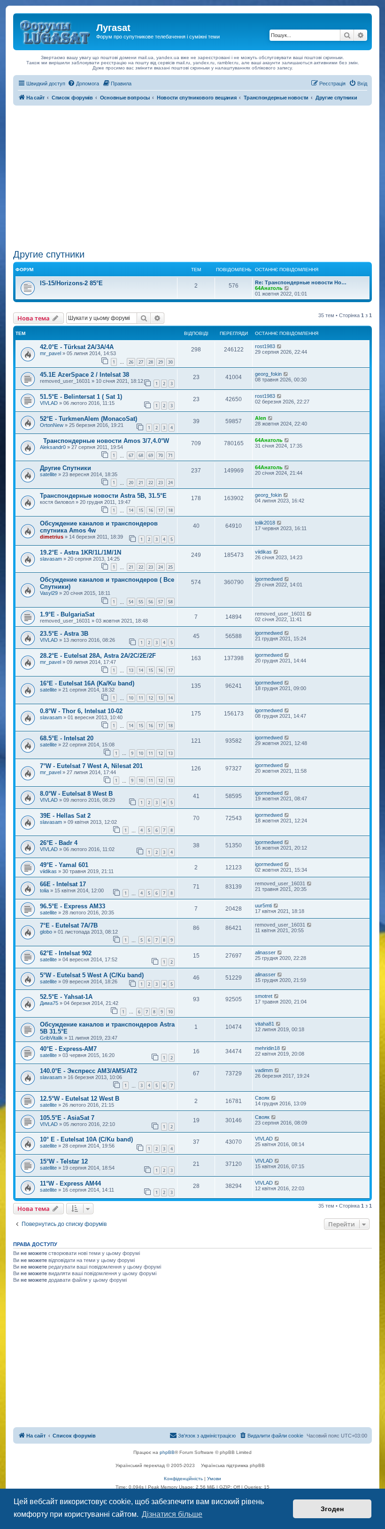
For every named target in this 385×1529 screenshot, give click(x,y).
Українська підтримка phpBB (233, 1465)
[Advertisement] (192, 176)
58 (170, 602)
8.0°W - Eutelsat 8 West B (76, 793)
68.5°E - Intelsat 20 (66, 738)
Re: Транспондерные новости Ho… (300, 282)
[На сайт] (55, 30)
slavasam (51, 559)
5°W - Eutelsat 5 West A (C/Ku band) (92, 975)
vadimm (264, 1070)
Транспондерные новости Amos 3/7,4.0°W (104, 440)
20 (131, 482)
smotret (263, 996)
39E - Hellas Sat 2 (65, 815)
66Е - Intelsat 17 (63, 884)
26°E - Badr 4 (58, 842)
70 (160, 455)
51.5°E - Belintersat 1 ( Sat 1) (81, 396)
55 (141, 602)
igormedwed (269, 579)
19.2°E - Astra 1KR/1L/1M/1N (80, 552)
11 (141, 698)
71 (170, 455)
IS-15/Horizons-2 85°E (71, 283)
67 (131, 455)
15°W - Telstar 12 (64, 1161)
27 (141, 362)
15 (141, 510)
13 (131, 670)
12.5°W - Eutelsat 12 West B (79, 1098)
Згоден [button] (332, 1509)
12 (150, 698)
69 (150, 455)
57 (160, 602)
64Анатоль (269, 288)
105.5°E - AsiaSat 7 (67, 1117)
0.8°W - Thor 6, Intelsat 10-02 (81, 711)
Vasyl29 (49, 593)
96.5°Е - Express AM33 (72, 906)
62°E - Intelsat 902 (66, 953)
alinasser (265, 952)
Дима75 (49, 1003)
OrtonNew (51, 425)
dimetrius (51, 537)
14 (131, 510)
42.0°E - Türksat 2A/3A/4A (77, 346)
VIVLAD (49, 403)
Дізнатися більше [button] (172, 1514)
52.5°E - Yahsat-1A (66, 996)
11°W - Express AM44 (70, 1183)
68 (141, 455)
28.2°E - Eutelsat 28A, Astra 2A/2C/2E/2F (98, 655)
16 (150, 510)
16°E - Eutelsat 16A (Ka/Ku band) (87, 683)
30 (170, 362)
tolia (44, 890)
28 (150, 362)
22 (150, 482)
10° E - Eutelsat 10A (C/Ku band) (86, 1139)
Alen (260, 418)
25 (170, 567)
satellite (48, 474)
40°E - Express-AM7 (68, 1048)
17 (160, 510)
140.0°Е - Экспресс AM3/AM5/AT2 (88, 1070)
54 (131, 602)
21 (141, 482)
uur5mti (263, 905)
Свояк (262, 1098)
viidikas (263, 552)
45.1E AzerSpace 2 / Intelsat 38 (84, 374)
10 (131, 698)
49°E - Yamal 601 (64, 864)
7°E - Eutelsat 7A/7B (69, 925)
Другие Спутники (65, 468)
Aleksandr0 (53, 447)
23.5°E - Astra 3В (64, 633)
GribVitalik (51, 1038)
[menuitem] (83, 83)
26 (131, 362)
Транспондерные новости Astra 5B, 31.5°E (103, 495)
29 (160, 362)
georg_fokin (268, 374)
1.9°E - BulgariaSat (67, 614)
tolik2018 (265, 522)
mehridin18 (267, 1048)
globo (46, 932)
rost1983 (265, 346)
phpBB (167, 1452)
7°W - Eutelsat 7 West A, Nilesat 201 (91, 765)
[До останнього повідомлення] (280, 346)
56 (150, 602)
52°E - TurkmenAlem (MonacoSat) (88, 418)
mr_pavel (50, 353)
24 (170, 482)
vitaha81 (264, 1024)
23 (160, 482)
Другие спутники (49, 254)
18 (170, 510)
